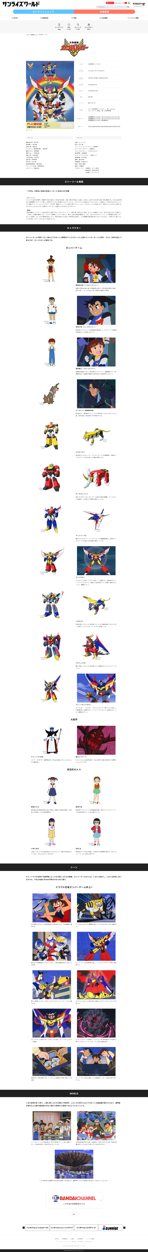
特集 (72, 1239)
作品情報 (80, 1239)
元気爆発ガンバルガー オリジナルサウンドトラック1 (104, 117)
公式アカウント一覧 (119, 3)
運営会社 (74, 1241)
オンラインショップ (43, 11)
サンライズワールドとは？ (63, 1241)
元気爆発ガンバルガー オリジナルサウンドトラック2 (104, 118)
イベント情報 (90, 1239)
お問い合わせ (88, 1241)
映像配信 (65, 1239)
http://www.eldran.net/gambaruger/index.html (104, 126)
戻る (74, 1214)
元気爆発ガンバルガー (43, 34)
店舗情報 (104, 11)
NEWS (57, 1239)
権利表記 (80, 1241)
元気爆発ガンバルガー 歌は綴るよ (98, 120)
